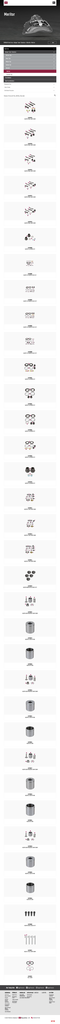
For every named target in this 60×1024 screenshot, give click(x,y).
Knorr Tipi (30, 58)
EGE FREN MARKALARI (22, 995)
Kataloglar (29, 995)
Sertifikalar (8, 1011)
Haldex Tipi (30, 65)
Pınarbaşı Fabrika (7, 1005)
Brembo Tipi (9, 74)
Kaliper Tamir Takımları (19, 42)
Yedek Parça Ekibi (52, 1002)
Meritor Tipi (30, 55)
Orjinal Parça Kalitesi (7, 1000)
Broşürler (29, 996)
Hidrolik (28, 42)
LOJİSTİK (44, 992)
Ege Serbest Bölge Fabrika (8, 1008)
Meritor (8, 71)
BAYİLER (36, 992)
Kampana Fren (29, 84)
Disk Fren (10, 42)
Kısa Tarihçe (8, 996)
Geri (52, 42)
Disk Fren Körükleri (9, 81)
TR (53, 2)
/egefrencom (21, 988)
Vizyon (6, 997)
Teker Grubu (29, 87)
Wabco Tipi (30, 62)
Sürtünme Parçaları (29, 90)
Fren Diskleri (8, 77)
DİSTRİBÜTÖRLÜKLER (23, 997)
